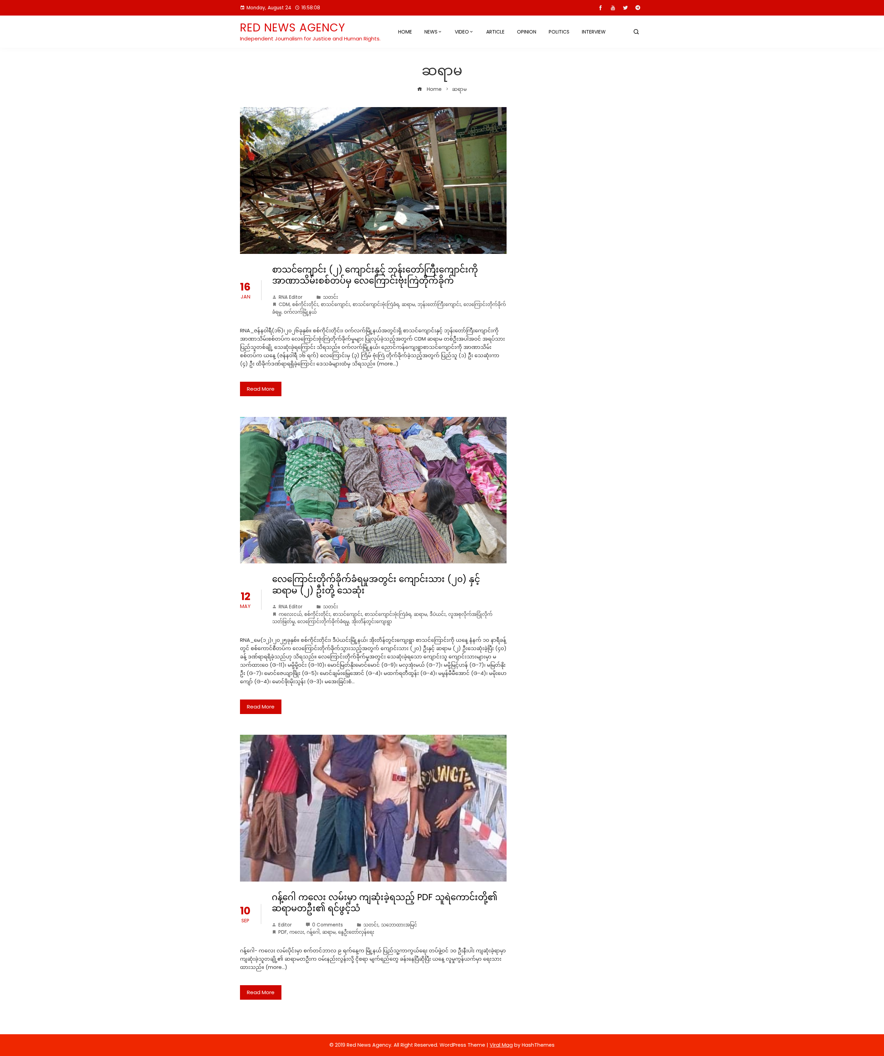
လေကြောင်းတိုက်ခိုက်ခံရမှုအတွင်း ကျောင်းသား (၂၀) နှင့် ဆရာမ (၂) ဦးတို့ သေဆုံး (376, 585)
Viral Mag (501, 1044)
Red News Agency (292, 27)
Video (462, 31)
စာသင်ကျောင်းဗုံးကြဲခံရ (376, 304)
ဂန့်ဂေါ (313, 932)
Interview (594, 31)
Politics (559, 31)
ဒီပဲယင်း (438, 614)
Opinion (526, 31)
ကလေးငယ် (290, 614)
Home (405, 31)
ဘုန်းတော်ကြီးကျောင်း (439, 304)
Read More (261, 388)
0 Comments (327, 925)
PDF (282, 932)
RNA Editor (290, 297)
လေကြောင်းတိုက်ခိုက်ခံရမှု (323, 621)
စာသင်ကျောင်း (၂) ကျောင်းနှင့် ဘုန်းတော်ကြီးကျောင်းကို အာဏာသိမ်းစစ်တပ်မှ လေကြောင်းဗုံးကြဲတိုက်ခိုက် (375, 275)
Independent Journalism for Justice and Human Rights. (310, 38)
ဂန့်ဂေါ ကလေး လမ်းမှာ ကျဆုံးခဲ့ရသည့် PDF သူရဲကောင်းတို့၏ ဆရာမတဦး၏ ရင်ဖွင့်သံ (384, 903)
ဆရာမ (408, 304)
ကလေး (296, 932)
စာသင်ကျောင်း (335, 304)
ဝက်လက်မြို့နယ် (300, 312)
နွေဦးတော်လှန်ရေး (356, 932)
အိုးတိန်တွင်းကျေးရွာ (372, 621)
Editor (285, 925)
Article (495, 31)
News (431, 31)
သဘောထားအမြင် (399, 925)
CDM (284, 304)
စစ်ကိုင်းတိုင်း (305, 304)
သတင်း (330, 297)
